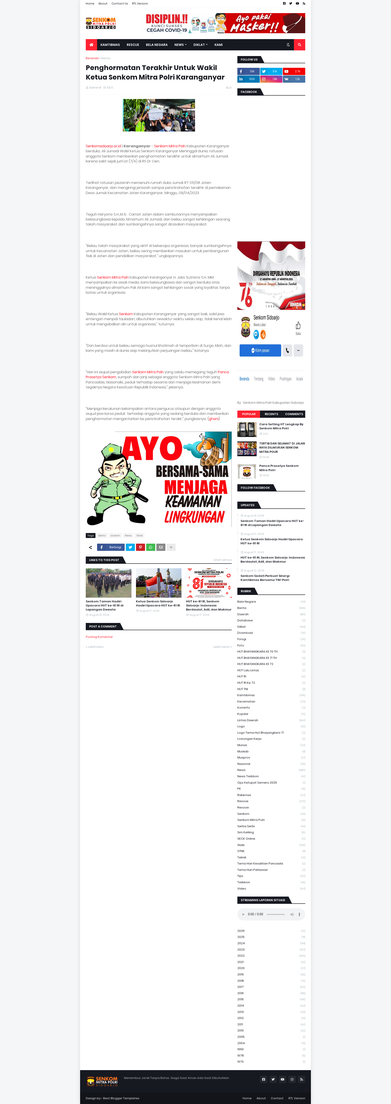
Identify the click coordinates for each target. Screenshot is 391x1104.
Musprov (271, 757)
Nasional (271, 764)
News (128, 535)
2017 (271, 987)
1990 (271, 1049)
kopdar (271, 714)
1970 (271, 1061)
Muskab (271, 751)
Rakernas (271, 795)
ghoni (214, 418)
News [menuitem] (179, 44)
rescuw (271, 807)
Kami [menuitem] (219, 44)
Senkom (126, 314)
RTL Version (140, 3)
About (102, 3)
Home (90, 3)
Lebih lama (221, 647)
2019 (271, 974)
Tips (271, 876)
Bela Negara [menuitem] (157, 44)
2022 (271, 956)
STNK (271, 851)
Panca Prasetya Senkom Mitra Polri (279, 468)
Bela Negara (271, 601)
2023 (271, 949)
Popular (248, 414)
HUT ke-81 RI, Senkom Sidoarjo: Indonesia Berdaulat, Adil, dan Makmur (208, 605)
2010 (271, 1030)
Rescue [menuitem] (133, 44)
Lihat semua (223, 560)
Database (271, 620)
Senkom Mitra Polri (170, 146)
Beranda (92, 58)
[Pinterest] (140, 547)
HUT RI (271, 676)
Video (271, 888)
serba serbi (271, 826)
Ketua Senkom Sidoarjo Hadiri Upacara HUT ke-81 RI (158, 603)
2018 (271, 981)
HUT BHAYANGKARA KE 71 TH (271, 658)
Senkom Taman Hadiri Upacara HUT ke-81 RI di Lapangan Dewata (104, 605)
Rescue (271, 801)
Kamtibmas (271, 695)
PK (271, 789)
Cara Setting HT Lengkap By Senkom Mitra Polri (281, 426)
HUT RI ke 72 (271, 683)
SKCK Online (271, 838)
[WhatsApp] (150, 547)
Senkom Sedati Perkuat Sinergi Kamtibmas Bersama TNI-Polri (265, 578)
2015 (271, 999)
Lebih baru (96, 647)
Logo (271, 726)
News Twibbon (271, 776)
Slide (139, 535)
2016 (271, 993)
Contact (277, 1098)
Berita (105, 58)
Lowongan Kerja (271, 739)
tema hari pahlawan (271, 870)
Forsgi (271, 639)
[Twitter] (130, 547)
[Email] (160, 547)
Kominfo (271, 707)
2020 (271, 968)
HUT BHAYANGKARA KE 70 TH (271, 651)
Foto (271, 645)
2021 (271, 962)
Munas (271, 745)
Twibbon (271, 882)
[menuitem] (91, 44)
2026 (271, 931)
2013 (271, 1012)
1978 (271, 1055)
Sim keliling (271, 832)
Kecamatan (271, 701)
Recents (271, 414)
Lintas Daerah (271, 720)
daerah (115, 535)
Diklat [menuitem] (199, 44)
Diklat (271, 627)
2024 (271, 943)
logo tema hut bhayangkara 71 (271, 733)
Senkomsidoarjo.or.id (103, 146)
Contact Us (120, 3)
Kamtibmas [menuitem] (110, 44)
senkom (271, 814)
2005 (271, 1037)
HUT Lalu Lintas (271, 670)
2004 (271, 1043)
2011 (271, 1024)
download (271, 633)
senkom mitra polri (271, 820)
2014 (271, 1005)
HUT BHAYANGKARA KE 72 (271, 664)
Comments (294, 414)
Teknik (271, 857)
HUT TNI (271, 689)
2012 (271, 1018)
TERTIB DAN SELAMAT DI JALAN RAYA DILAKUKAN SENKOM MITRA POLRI (282, 448)
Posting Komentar (99, 637)
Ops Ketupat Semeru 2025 (271, 782)
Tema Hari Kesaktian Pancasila (271, 863)
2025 (271, 937)
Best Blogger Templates (121, 1098)
